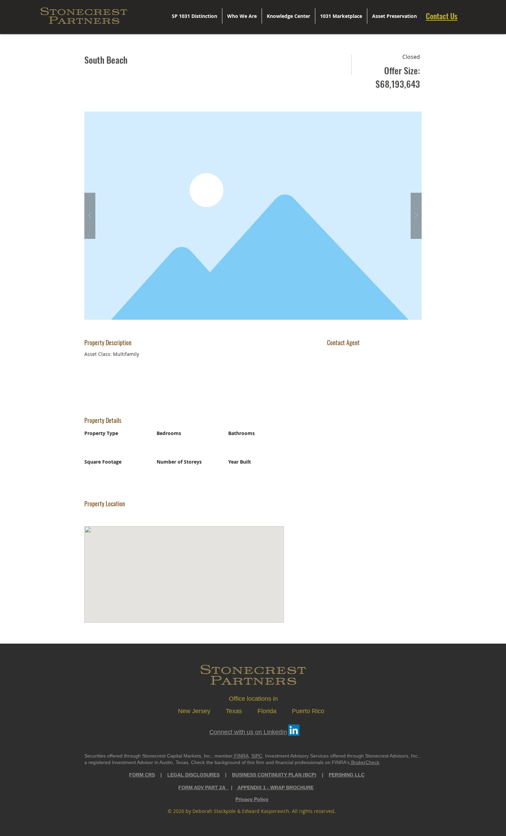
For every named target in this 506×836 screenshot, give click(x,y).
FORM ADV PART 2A (203, 787)
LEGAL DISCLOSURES (193, 774)
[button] (253, 216)
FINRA (241, 756)
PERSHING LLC (347, 774)
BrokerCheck (364, 762)
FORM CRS (142, 774)
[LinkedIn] (293, 730)
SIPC (256, 756)
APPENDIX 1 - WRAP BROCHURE (275, 787)
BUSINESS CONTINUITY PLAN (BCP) (274, 774)
